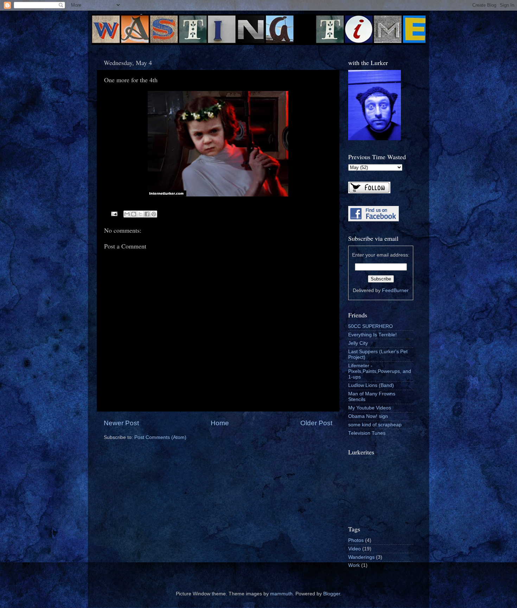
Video (354, 548)
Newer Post (121, 423)
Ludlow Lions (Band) (371, 385)
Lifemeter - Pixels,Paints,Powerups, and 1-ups (379, 371)
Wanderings (361, 557)
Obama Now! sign (368, 416)
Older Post (316, 423)
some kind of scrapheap (375, 424)
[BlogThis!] (133, 214)
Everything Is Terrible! (372, 334)
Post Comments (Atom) (160, 437)
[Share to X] (140, 214)
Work (354, 565)
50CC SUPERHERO (370, 326)
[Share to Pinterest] (153, 214)
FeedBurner (395, 290)
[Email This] (126, 214)
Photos (356, 540)
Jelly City (358, 343)
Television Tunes (366, 433)
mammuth (281, 593)
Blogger (331, 593)
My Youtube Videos (369, 407)
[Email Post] (114, 213)
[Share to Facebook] (147, 214)
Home (220, 423)
